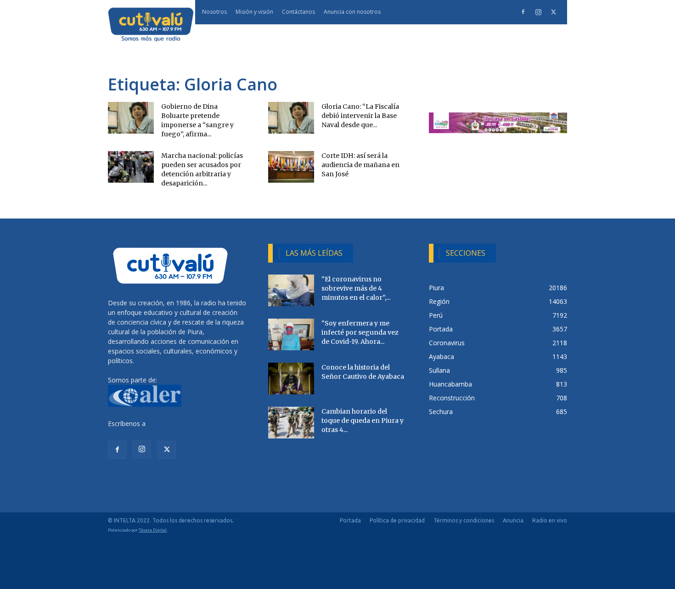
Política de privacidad (397, 520)
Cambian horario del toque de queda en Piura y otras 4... (362, 420)
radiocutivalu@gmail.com (184, 423)
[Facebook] (523, 12)
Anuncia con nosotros (352, 12)
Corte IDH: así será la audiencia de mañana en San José (360, 164)
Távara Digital (153, 530)
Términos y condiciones (463, 520)
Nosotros (214, 12)
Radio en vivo (549, 520)
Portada (350, 520)
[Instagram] (538, 12)
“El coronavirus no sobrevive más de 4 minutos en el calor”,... (355, 288)
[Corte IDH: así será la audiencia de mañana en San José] (291, 167)
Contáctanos (298, 12)
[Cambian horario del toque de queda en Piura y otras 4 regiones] (291, 422)
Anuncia (513, 520)
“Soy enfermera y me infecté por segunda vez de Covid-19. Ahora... (360, 332)
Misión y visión (254, 12)
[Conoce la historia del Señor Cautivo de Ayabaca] (291, 378)
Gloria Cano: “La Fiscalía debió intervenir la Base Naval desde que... (360, 115)
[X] (553, 12)
